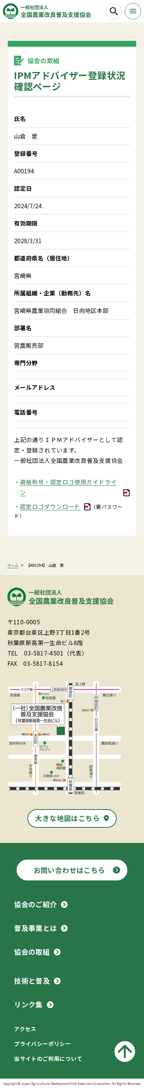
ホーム (12, 565)
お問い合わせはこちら (69, 870)
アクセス (25, 1029)
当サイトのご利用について (48, 1058)
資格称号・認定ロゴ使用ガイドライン (68, 487)
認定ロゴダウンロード (50, 506)
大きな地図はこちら (67, 818)
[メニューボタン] (133, 11)
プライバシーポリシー (42, 1043)
